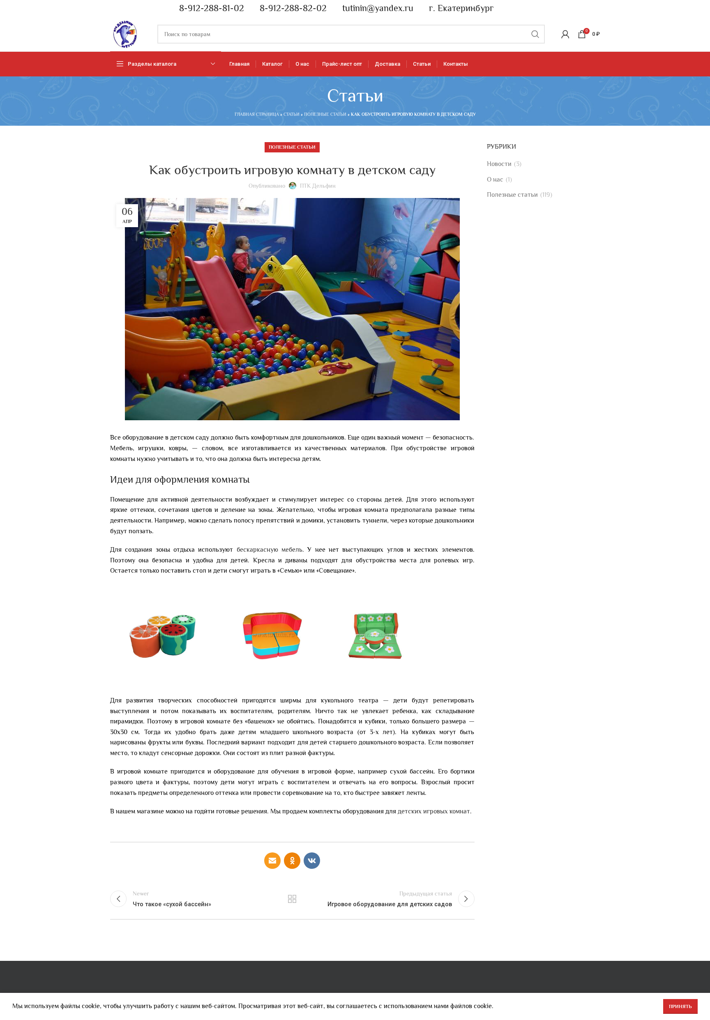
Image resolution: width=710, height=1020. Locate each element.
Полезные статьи (325, 114)
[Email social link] (272, 860)
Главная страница (257, 114)
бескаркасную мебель (269, 549)
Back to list (292, 899)
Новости (499, 164)
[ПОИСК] (535, 34)
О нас (495, 179)
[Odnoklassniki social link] (292, 860)
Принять (680, 1006)
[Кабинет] (565, 34)
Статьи (292, 114)
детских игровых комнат (434, 811)
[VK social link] (312, 860)
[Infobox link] (208, 8)
